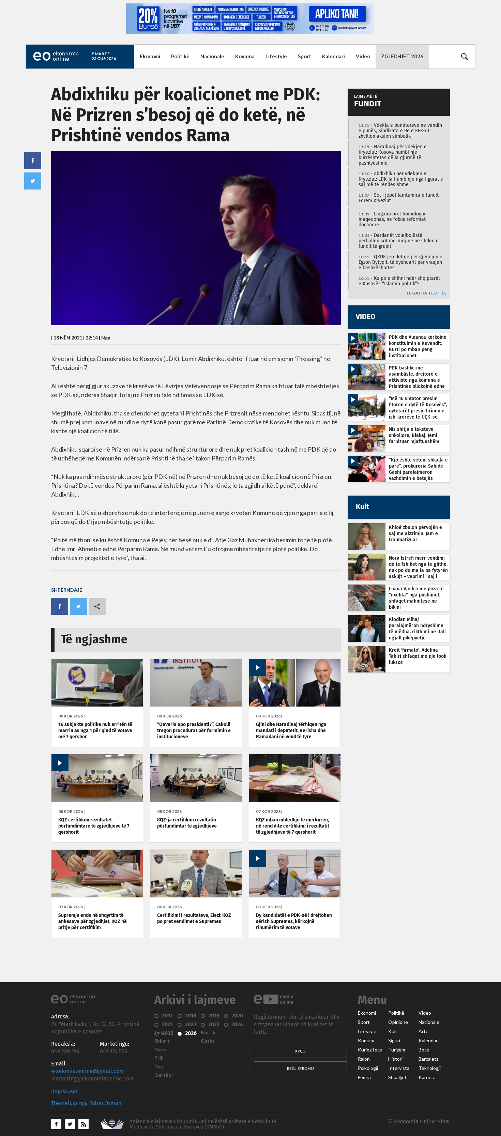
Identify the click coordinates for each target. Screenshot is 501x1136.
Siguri (394, 1040)
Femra (364, 1077)
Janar (160, 1032)
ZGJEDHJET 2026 (402, 56)
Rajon (364, 1059)
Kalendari (333, 56)
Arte (423, 1031)
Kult (392, 1031)
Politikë (180, 56)
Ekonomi (150, 56)
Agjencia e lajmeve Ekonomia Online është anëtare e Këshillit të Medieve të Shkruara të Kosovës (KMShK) (203, 1124)
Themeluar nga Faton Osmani (87, 1103)
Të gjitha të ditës (426, 293)
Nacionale (212, 56)
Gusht (208, 1041)
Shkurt (162, 1041)
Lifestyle (276, 56)
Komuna (245, 56)
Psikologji (368, 1068)
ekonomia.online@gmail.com (87, 1071)
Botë (424, 1049)
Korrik (208, 1032)
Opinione (398, 1022)
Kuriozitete (370, 1049)
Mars (160, 1049)
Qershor (163, 1075)
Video (363, 56)
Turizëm (396, 1049)
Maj (158, 1066)
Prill (159, 1058)
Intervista (398, 1068)
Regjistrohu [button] (300, 1068)
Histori (395, 1059)
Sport (304, 56)
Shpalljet (397, 1077)
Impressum (65, 1091)
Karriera (427, 1077)
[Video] (294, 705)
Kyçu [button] (300, 1051)
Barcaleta (429, 1059)
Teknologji (430, 1068)
